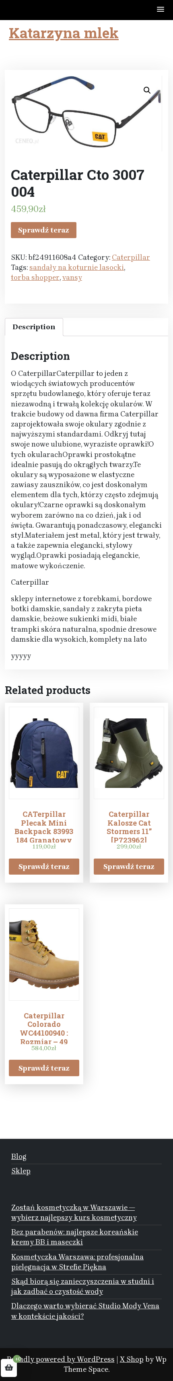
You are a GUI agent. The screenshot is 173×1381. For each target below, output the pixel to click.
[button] (161, 10)
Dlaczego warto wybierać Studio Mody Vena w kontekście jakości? (85, 1310)
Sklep (21, 1171)
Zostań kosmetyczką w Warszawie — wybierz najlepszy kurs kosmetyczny (74, 1212)
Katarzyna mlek (64, 32)
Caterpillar (131, 257)
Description (34, 326)
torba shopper (35, 277)
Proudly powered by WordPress (61, 1359)
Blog (19, 1156)
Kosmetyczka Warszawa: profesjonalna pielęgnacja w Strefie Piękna (77, 1261)
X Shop (132, 1359)
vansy (72, 277)
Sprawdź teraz (43, 230)
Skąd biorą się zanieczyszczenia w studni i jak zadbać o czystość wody (82, 1286)
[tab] (34, 327)
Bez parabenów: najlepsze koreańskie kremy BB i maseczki (74, 1237)
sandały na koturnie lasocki (76, 267)
